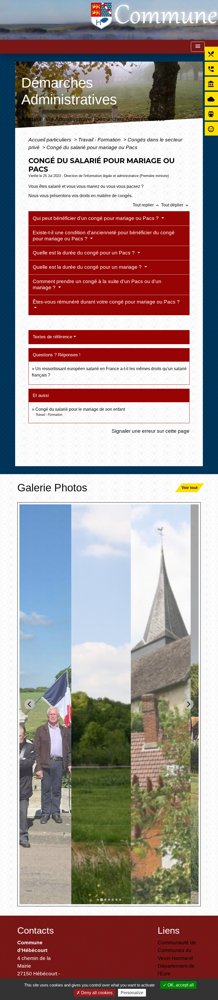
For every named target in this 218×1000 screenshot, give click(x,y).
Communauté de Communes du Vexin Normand (177, 950)
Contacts (35, 930)
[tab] (98, 900)
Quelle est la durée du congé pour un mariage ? (88, 267)
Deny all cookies (96, 992)
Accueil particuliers (50, 139)
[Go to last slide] (29, 704)
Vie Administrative (68, 119)
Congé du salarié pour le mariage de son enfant (80, 409)
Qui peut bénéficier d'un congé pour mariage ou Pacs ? (96, 218)
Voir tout (190, 487)
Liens (169, 930)
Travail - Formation (100, 139)
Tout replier (146, 205)
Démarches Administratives (130, 119)
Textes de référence (52, 336)
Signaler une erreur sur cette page (151, 431)
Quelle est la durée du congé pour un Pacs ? (84, 253)
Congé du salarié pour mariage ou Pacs (92, 147)
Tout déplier (175, 205)
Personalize (132, 992)
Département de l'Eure (176, 969)
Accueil (31, 119)
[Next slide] (188, 704)
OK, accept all (180, 985)
